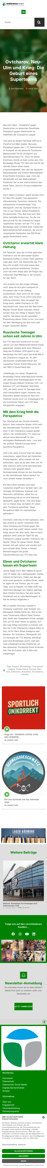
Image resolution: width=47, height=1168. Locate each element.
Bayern (15, 666)
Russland (26, 671)
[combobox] (18, 22)
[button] (23, 12)
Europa (32, 669)
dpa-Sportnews (23, 53)
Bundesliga (25, 666)
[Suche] (39, 22)
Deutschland (22, 669)
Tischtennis (37, 671)
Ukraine (25, 674)
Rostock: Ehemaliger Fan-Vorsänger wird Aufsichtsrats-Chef (20, 904)
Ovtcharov (16, 671)
